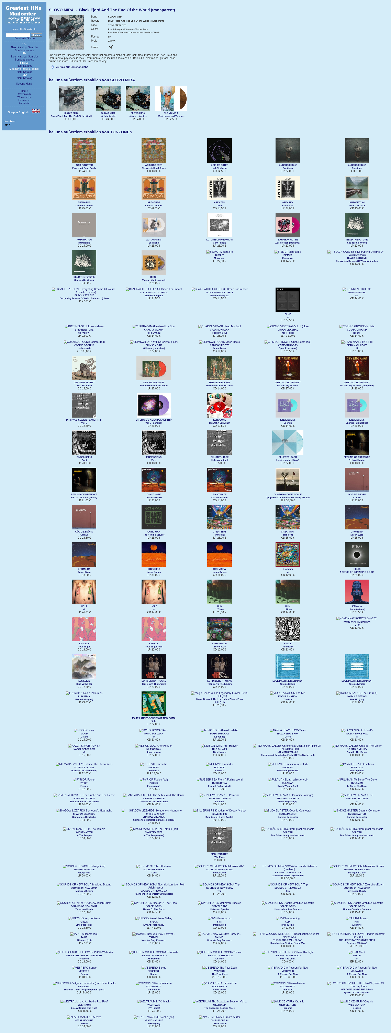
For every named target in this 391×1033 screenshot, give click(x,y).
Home (24, 91)
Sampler (33, 47)
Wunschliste (24, 97)
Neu (13, 47)
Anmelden (24, 103)
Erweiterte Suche (24, 38)
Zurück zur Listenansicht (72, 66)
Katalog (22, 47)
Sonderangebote (24, 50)
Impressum (24, 100)
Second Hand (24, 83)
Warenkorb (24, 94)
